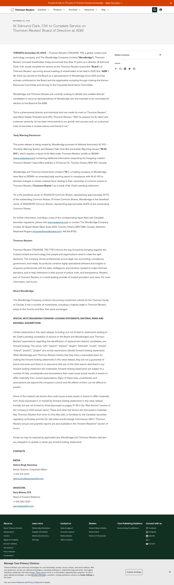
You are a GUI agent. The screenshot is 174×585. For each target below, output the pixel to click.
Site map (35, 540)
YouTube (152, 544)
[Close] (170, 572)
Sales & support (67, 528)
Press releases (9, 552)
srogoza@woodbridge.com (47, 231)
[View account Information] (160, 9)
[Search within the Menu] (154, 9)
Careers (7, 536)
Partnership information (41, 528)
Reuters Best (94, 532)
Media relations (66, 536)
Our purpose (8, 548)
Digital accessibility (11, 540)
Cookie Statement (17, 582)
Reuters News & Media (97, 528)
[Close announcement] (170, 3)
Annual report (9, 532)
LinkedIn (152, 536)
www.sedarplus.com (24, 158)
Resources (89, 10)
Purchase (73, 10)
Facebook (152, 528)
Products (57, 10)
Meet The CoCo (112, 3)
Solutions (42, 10)
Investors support (67, 532)
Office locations (67, 540)
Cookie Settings (38, 575)
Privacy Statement (35, 582)
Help (103, 10)
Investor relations (10, 544)
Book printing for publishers (128, 528)
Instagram (152, 532)
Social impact (9, 555)
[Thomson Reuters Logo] (23, 9)
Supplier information (40, 532)
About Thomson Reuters (13, 528)
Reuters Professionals (97, 536)
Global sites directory (40, 536)
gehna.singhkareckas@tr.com (28, 478)
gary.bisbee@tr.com (23, 506)
